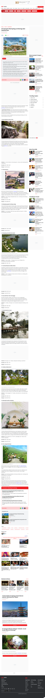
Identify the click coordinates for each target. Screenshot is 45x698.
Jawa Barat (19, 643)
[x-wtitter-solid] (25, 80)
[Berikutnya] (28, 574)
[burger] (43, 8)
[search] (36, 6)
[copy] (27, 80)
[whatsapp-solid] (20, 80)
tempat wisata (18, 483)
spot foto (5, 145)
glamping (3, 107)
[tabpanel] (14, 69)
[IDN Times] (4, 6)
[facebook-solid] (22, 80)
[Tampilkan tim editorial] (27, 533)
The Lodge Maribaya (22, 465)
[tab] (4, 58)
